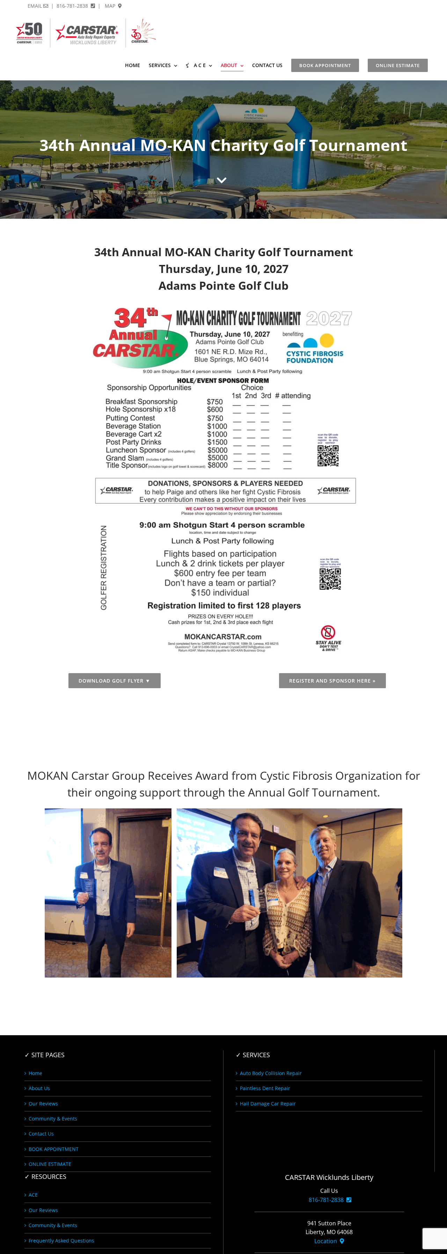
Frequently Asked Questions (61, 1240)
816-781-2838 (73, 5)
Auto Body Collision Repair (271, 1073)
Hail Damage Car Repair (268, 1103)
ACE (33, 1194)
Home (35, 1073)
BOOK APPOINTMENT (54, 1149)
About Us (39, 1088)
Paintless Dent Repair (265, 1088)
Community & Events (53, 1118)
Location (327, 1241)
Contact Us (41, 1133)
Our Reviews (43, 1103)
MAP (110, 5)
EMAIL (35, 5)
